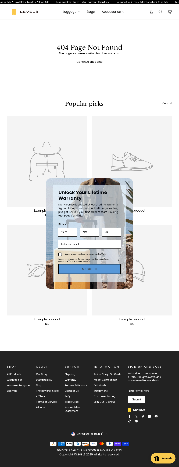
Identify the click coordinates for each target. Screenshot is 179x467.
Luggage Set (14, 380)
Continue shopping (89, 62)
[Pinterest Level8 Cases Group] (143, 416)
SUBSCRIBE (89, 269)
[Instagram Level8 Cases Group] (150, 416)
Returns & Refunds (76, 385)
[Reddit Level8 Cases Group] (137, 421)
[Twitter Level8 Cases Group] (137, 416)
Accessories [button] (112, 11)
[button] (47, 167)
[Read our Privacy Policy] (118, 260)
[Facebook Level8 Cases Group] (130, 416)
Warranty (70, 380)
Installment (101, 391)
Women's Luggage (18, 385)
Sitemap (12, 391)
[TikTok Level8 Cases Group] (130, 421)
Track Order (72, 402)
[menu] (71, 12)
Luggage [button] (70, 11)
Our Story (42, 374)
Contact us (72, 391)
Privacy (40, 407)
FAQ (67, 396)
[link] (89, 2)
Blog (38, 385)
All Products (14, 374)
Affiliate (40, 396)
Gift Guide (100, 385)
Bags (91, 11)
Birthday (63, 224)
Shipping (70, 374)
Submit (136, 399)
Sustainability (44, 380)
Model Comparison (105, 380)
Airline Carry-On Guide (107, 374)
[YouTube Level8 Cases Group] (157, 416)
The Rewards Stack (47, 391)
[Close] (129, 182)
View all (167, 103)
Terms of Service (46, 402)
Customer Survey (104, 396)
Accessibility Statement (72, 409)
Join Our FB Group (105, 402)
